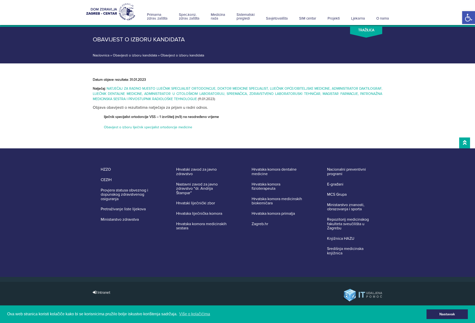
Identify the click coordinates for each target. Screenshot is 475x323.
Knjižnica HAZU (340, 239)
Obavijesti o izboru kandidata (135, 55)
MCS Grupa (337, 194)
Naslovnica (101, 55)
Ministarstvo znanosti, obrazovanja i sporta (345, 207)
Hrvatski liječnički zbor (195, 203)
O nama (382, 18)
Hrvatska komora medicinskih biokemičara (277, 201)
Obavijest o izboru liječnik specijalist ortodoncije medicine (148, 127)
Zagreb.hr (260, 224)
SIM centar (307, 18)
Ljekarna (358, 18)
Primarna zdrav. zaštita (157, 16)
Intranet (103, 292)
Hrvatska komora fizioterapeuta (266, 186)
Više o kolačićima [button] (194, 314)
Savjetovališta (277, 18)
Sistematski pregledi (246, 16)
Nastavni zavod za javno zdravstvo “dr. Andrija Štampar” (197, 188)
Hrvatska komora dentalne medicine (274, 171)
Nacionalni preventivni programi (346, 171)
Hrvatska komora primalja (273, 214)
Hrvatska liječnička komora (199, 214)
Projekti (334, 18)
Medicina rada (218, 16)
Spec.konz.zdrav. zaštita (189, 16)
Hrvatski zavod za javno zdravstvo (196, 171)
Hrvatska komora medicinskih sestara (201, 226)
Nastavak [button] (447, 314)
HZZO (106, 169)
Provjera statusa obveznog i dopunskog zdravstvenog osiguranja (124, 194)
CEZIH (106, 180)
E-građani (335, 184)
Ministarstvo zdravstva (120, 219)
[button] (468, 17)
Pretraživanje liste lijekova (123, 209)
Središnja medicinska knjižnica (345, 251)
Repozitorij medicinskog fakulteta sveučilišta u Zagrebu (348, 224)
